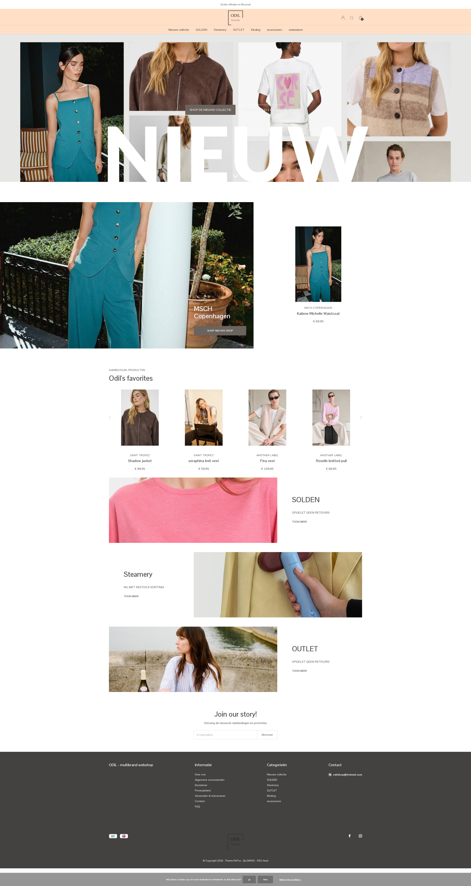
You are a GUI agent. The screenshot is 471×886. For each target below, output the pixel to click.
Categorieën (277, 764)
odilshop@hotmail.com (347, 774)
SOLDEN (201, 29)
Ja (249, 879)
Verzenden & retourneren (210, 795)
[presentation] (110, 417)
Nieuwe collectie (178, 29)
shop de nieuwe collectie (210, 110)
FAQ (197, 806)
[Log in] (343, 18)
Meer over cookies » (290, 879)
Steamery (220, 29)
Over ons (200, 774)
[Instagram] (360, 836)
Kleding (255, 29)
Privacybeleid (203, 790)
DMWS (251, 860)
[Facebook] (349, 836)
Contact (200, 801)
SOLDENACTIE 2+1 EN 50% (262, 110)
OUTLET (238, 29)
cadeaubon (296, 29)
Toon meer (299, 521)
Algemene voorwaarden (209, 779)
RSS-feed (262, 860)
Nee (265, 879)
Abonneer (267, 734)
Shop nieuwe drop (220, 330)
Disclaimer (201, 785)
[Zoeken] (352, 18)
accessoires (274, 29)
